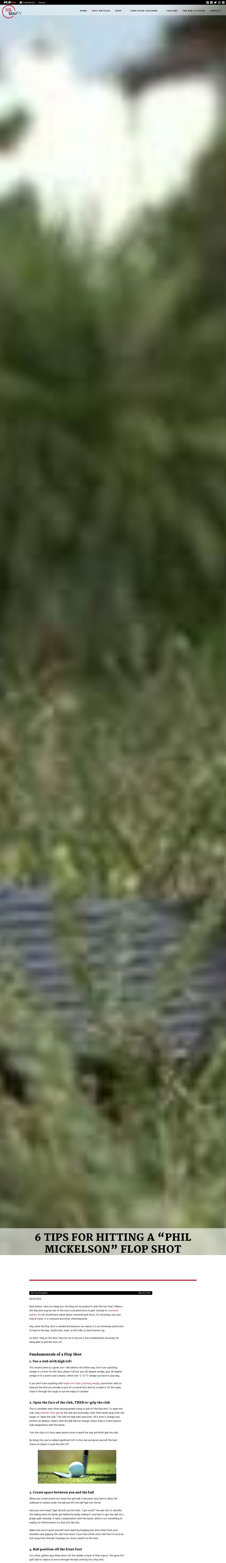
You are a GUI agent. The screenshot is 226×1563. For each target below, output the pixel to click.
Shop (118, 10)
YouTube (172, 10)
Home (83, 10)
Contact (215, 10)
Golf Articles (101, 10)
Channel (41, 2)
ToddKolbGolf (28, 2)
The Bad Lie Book (193, 10)
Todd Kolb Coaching (144, 10)
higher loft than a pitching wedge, (82, 1383)
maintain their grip (50, 1413)
